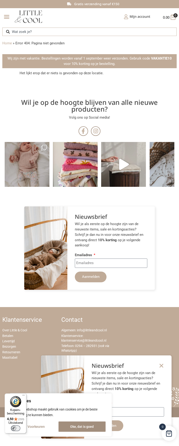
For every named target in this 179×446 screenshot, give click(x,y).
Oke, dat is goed (82, 426)
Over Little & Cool (14, 330)
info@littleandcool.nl (92, 330)
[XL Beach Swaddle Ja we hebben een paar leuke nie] (75, 164)
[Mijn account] (126, 16)
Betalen (7, 336)
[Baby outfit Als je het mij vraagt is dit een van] (27, 164)
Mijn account (140, 16)
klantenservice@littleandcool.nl (83, 341)
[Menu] (23, 396)
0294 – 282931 (86, 346)
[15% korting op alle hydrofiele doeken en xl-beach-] (123, 164)
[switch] (15, 428)
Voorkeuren (36, 426)
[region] (60, 415)
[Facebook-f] (83, 131)
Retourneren (11, 352)
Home (7, 43)
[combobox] (89, 32)
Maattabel (9, 358)
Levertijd (8, 341)
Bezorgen (9, 347)
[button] (6, 16)
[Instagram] (95, 131)
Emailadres (84, 255)
